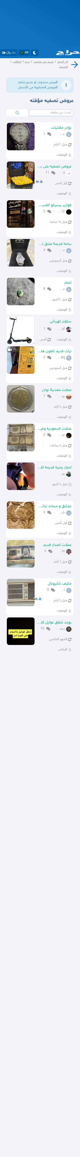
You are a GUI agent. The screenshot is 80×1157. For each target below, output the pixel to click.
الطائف (17, 62)
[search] (17, 112)
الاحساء (63, 67)
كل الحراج (62, 62)
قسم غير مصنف (43, 62)
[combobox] (51, 112)
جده (27, 62)
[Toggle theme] (34, 52)
